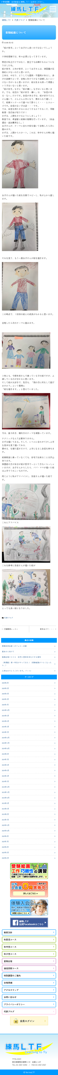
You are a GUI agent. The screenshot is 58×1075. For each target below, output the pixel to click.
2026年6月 (5, 683)
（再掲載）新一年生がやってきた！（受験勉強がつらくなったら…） (27, 663)
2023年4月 (5, 808)
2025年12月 (6, 710)
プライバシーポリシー (14, 1004)
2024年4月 (5, 770)
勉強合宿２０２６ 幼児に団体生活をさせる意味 (21, 657)
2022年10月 (5, 830)
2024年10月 (6, 748)
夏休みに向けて (8, 651)
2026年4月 (5, 693)
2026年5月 (5, 688)
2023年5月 (5, 803)
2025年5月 (5, 715)
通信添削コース (11, 968)
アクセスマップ (11, 989)
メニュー (53, 9)
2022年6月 (5, 847)
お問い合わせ (10, 997)
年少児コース (10, 953)
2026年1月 (5, 704)
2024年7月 (5, 759)
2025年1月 (5, 732)
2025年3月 (5, 726)
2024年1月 (5, 781)
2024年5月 (5, 765)
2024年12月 (6, 737)
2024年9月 (5, 754)
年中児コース (10, 946)
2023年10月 (6, 797)
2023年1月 (5, 819)
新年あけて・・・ (47, 629)
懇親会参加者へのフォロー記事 (14, 646)
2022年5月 (5, 852)
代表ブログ (19, 19)
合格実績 (8, 982)
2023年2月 (5, 814)
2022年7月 (5, 841)
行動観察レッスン (11, 629)
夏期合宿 (8, 961)
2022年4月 (5, 858)
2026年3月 (5, 699)
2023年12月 (6, 787)
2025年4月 (5, 721)
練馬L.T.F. (6, 19)
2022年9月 (5, 836)
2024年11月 (6, 743)
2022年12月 (5, 825)
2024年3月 (5, 776)
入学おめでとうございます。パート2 (16, 670)
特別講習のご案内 (12, 975)
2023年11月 (6, 792)
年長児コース (10, 939)
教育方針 (8, 932)
